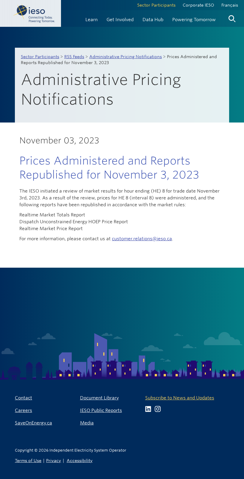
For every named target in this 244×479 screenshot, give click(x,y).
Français (229, 5)
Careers (23, 410)
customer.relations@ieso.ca (142, 238)
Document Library (99, 398)
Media (87, 423)
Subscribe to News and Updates (179, 398)
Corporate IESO (198, 5)
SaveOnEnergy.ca (33, 423)
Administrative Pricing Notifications (125, 56)
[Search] (232, 17)
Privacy (53, 460)
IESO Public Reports (101, 410)
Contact (23, 398)
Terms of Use (28, 460)
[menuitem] (91, 19)
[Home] (30, 13)
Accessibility (80, 460)
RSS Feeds (74, 56)
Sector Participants (156, 5)
